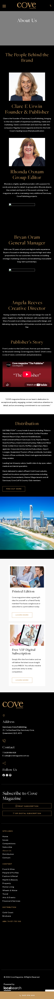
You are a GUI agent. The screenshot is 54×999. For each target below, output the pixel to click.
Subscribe (7, 847)
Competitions (9, 843)
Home (5, 836)
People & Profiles (11, 872)
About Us (7, 850)
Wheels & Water (10, 890)
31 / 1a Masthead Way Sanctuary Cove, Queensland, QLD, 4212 (18, 730)
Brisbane (7, 916)
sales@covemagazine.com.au (16, 755)
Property (7, 883)
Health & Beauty (10, 879)
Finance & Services (11, 901)
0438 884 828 (10, 752)
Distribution (8, 854)
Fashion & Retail (10, 876)
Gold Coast (8, 912)
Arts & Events (9, 897)
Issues (5, 840)
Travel (5, 894)
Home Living (8, 886)
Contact (6, 857)
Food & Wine (9, 869)
